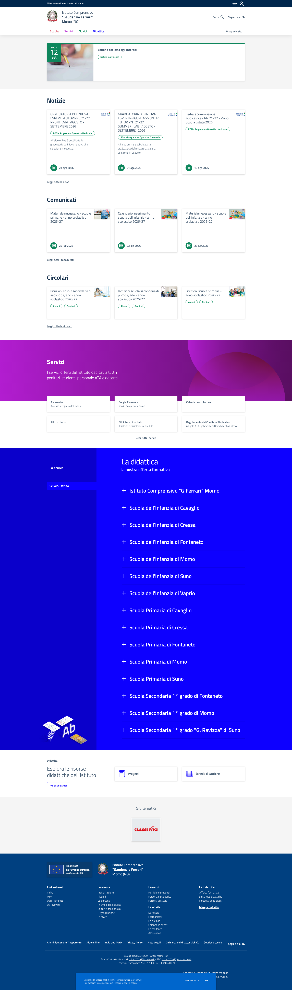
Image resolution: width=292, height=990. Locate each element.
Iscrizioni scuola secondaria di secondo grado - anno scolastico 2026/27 (70, 295)
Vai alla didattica (58, 785)
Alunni (56, 306)
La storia (102, 917)
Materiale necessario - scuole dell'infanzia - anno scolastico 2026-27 (206, 217)
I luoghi (102, 897)
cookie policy (130, 983)
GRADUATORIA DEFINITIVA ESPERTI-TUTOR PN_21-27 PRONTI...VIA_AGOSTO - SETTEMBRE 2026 (70, 120)
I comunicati (155, 917)
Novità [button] (83, 31)
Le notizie (153, 913)
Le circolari (154, 921)
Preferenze (192, 981)
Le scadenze (155, 929)
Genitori (71, 306)
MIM (49, 897)
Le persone (104, 901)
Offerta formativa (209, 892)
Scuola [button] (54, 31)
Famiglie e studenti (158, 892)
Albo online (154, 933)
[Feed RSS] (243, 17)
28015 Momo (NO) (159, 955)
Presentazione (106, 892)
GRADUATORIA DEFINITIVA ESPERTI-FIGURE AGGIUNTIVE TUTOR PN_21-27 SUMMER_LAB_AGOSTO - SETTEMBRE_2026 (139, 122)
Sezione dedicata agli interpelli (118, 49)
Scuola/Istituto (59, 486)
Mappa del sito (234, 31)
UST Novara (53, 905)
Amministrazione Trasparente (64, 942)
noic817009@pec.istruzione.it (176, 959)
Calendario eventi (158, 925)
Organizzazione (106, 913)
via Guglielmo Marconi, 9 (136, 955)
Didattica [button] (98, 31)
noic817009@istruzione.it (142, 959)
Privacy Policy (135, 942)
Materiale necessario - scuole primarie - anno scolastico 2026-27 (70, 217)
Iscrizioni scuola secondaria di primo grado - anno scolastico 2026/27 (138, 295)
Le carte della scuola (109, 909)
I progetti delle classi (210, 901)
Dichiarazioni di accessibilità (182, 942)
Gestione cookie (213, 942)
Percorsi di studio (157, 901)
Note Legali (154, 942)
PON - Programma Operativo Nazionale (72, 133)
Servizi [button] (68, 31)
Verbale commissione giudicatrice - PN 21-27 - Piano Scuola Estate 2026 (207, 118)
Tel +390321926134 (111, 959)
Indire (50, 892)
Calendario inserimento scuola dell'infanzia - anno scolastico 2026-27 (136, 217)
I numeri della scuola (109, 905)
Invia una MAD (113, 942)
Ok (206, 981)
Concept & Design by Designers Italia (205, 973)
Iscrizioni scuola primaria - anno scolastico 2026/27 (204, 293)
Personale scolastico (159, 897)
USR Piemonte (55, 901)
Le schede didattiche (210, 897)
